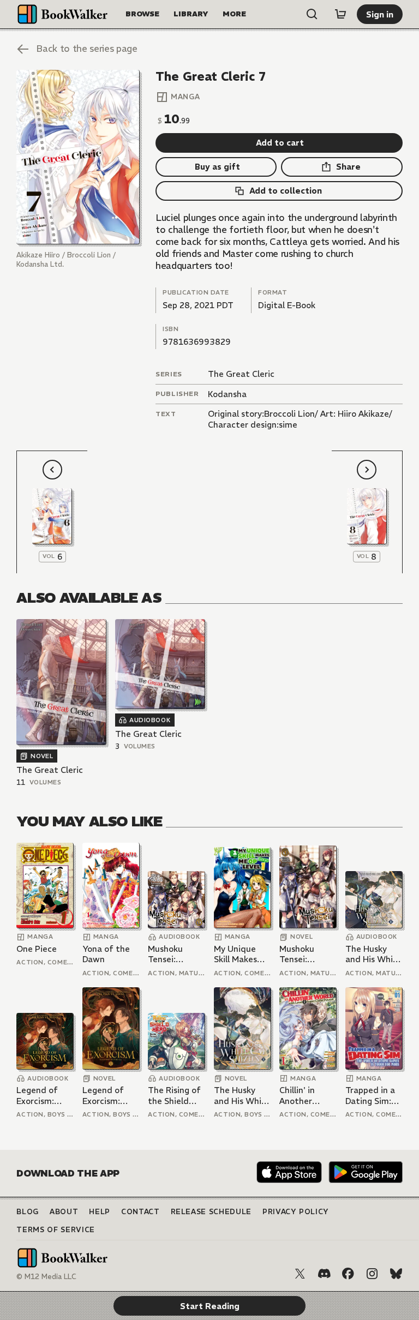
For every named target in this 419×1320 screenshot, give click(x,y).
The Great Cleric (241, 374)
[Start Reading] (77, 157)
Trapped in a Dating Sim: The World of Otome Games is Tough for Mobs (372, 1095)
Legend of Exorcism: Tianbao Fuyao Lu (37, 1095)
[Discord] (324, 1273)
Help (99, 1211)
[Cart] (340, 14)
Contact (140, 1211)
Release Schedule (211, 1211)
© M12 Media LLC (46, 1276)
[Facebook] (348, 1273)
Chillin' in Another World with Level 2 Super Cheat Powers (307, 1095)
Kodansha (227, 394)
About (64, 1211)
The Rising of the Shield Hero (174, 1095)
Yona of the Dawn (106, 954)
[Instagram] (372, 1273)
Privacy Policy (295, 1211)
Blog (27, 1211)
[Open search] (312, 14)
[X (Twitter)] (300, 1273)
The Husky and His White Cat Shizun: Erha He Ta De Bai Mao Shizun (373, 954)
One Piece (36, 949)
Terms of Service (55, 1229)
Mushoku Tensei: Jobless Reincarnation (176, 954)
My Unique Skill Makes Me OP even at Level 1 (237, 954)
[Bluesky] (396, 1273)
